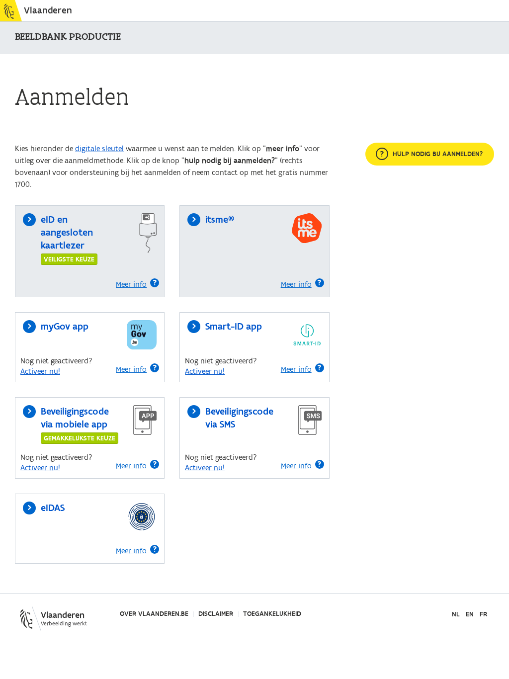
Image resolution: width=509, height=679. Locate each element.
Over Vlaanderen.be (154, 613)
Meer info (131, 284)
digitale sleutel (99, 149)
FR (483, 614)
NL (456, 614)
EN (470, 614)
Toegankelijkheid (272, 613)
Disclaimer (215, 613)
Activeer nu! (40, 371)
